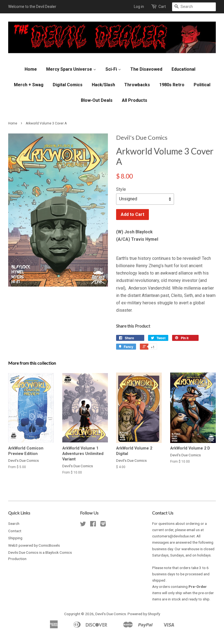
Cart (162, 6)
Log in (139, 6)
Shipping (15, 538)
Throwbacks (137, 84)
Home (31, 69)
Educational (183, 69)
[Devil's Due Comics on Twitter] (83, 525)
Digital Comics (67, 84)
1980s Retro (171, 84)
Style (121, 189)
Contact (14, 531)
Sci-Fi (111, 69)
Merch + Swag (28, 84)
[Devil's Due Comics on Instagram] (103, 525)
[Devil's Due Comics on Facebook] (93, 525)
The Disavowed (146, 69)
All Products (134, 100)
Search (13, 523)
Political (202, 84)
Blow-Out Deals (97, 100)
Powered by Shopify (144, 614)
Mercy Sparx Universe (69, 69)
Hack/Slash (103, 84)
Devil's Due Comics (110, 614)
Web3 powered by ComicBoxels (34, 545)
